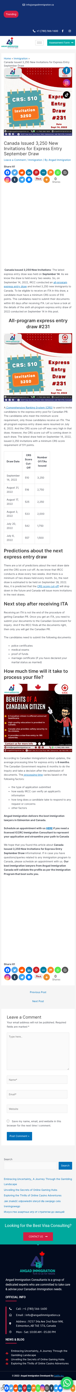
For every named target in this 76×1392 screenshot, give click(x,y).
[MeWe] (43, 177)
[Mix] (50, 177)
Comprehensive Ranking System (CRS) (29, 412)
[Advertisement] (38, 232)
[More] (46, 184)
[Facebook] (7, 177)
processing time (33, 779)
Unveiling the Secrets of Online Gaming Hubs (37, 1363)
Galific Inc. (59, 1380)
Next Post (38, 1005)
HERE (49, 832)
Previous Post (38, 996)
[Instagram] (7, 184)
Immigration (35, 164)
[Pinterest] (36, 177)
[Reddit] (22, 177)
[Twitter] (14, 177)
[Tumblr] (14, 184)
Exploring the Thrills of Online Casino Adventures (40, 1367)
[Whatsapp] (58, 177)
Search (8, 1163)
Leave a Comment (15, 164)
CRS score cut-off (48, 590)
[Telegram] (22, 184)
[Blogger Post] (65, 177)
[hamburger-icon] (39, 47)
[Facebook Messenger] (29, 184)
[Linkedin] (29, 177)
